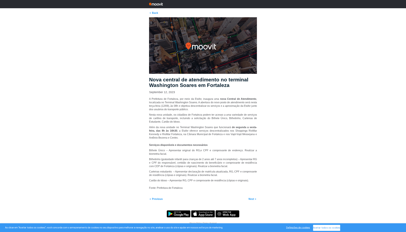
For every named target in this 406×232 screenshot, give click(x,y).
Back (155, 13)
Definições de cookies (298, 227)
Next (251, 199)
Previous (157, 199)
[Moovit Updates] (203, 4)
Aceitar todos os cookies (326, 227)
